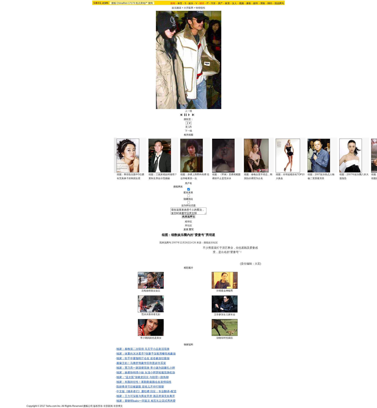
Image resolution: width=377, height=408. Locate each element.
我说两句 (279, 3)
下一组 (188, 130)
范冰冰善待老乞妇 (150, 314)
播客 (248, 3)
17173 (131, 3)
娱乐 (190, 3)
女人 (234, 3)
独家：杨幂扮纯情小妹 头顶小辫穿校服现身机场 (145, 372)
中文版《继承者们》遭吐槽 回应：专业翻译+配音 (146, 391)
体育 (180, 3)
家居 (227, 3)
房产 (220, 3)
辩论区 (188, 225)
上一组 (188, 111)
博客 (262, 3)
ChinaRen (122, 3)
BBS (269, 3)
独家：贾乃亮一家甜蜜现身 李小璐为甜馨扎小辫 (145, 367)
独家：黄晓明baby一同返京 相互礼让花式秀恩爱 (146, 400)
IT (208, 3)
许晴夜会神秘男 (224, 290)
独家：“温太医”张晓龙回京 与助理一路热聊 (142, 377)
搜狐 (113, 3)
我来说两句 (165, 242)
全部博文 (118, 406)
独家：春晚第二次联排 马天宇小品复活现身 (142, 348)
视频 (241, 3)
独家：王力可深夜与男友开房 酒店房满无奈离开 (145, 396)
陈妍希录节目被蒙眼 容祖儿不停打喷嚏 (140, 386)
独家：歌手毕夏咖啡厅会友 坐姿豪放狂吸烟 (142, 358)
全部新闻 (108, 406)
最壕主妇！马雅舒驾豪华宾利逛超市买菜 (141, 363)
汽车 (213, 3)
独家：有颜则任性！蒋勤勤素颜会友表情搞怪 (143, 381)
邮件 (255, 3)
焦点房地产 (141, 3)
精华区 (188, 221)
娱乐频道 (176, 7)
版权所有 (98, 406)
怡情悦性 (200, 7)
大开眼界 (188, 7)
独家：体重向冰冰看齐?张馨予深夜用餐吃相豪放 (146, 353)
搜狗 (150, 3)
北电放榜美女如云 (150, 290)
